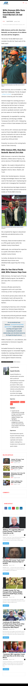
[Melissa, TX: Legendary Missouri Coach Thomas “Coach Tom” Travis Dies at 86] (14, 522)
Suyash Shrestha (10, 21)
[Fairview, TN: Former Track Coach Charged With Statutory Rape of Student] (6, 461)
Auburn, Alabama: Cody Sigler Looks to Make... (16, 481)
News (4, 21)
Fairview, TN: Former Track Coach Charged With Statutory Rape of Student (14, 561)
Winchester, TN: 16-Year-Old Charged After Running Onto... (18, 474)
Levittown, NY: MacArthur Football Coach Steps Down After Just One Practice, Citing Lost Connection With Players (13, 624)
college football (6, 94)
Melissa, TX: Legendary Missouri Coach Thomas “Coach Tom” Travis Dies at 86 (13, 531)
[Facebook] (6, 508)
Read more (6, 543)
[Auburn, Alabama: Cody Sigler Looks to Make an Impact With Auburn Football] (6, 482)
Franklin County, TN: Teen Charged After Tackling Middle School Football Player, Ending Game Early (12, 592)
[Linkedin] (21, 508)
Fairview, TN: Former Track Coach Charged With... (17, 460)
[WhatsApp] (17, 508)
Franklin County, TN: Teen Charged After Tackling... (17, 467)
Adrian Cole (5, 535)
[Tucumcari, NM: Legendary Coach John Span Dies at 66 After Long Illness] (14, 646)
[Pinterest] (13, 508)
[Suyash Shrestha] (6, 407)
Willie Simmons (17, 361)
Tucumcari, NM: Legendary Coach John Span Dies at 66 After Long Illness (14, 655)
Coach (4, 527)
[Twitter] (9, 508)
